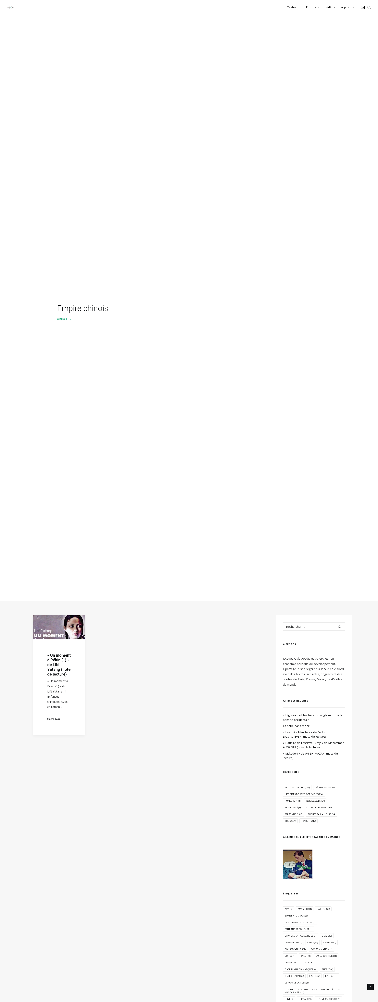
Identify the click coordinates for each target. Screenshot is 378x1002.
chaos (326, 935)
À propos (347, 7)
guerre (327, 969)
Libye (289, 998)
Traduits (308, 820)
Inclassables (315, 800)
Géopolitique (325, 787)
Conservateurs (295, 949)
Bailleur (323, 908)
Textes (291, 7)
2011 (288, 908)
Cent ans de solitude (298, 929)
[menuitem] (293, 7)
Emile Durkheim (326, 955)
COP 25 (290, 955)
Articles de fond (297, 787)
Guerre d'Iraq (294, 975)
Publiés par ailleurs (321, 814)
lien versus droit (328, 998)
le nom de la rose (297, 982)
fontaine (308, 962)
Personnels (293, 814)
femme (290, 962)
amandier (305, 908)
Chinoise (329, 942)
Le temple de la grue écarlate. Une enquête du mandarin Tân (312, 991)
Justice (314, 975)
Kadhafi (331, 975)
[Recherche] (314, 626)
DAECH (305, 955)
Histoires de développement (304, 794)
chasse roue (293, 942)
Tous (290, 820)
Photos (311, 7)
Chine (312, 942)
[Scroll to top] (370, 986)
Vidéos (330, 7)
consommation (321, 949)
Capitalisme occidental (300, 922)
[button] (363, 7)
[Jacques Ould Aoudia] (11, 7)
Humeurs (292, 800)
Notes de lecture (319, 807)
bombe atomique (296, 915)
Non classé (293, 807)
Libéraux (305, 998)
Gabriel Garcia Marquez (300, 969)
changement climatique (300, 935)
